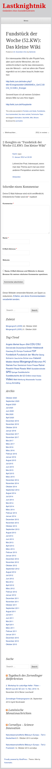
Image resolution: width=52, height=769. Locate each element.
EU (15, 351)
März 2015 (10, 476)
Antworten (16, 177)
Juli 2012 (9, 575)
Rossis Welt (25, 368)
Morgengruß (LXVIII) (14, 326)
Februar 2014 (11, 513)
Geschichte (18, 358)
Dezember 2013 (12, 519)
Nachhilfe (26, 118)
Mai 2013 (9, 542)
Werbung (21, 379)
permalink (19, 121)
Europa (20, 351)
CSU (38, 344)
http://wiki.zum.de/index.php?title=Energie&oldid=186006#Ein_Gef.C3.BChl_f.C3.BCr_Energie (25, 84)
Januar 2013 (11, 555)
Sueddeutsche (24, 372)
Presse (35, 365)
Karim (14, 154)
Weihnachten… (10, 132)
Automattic (8, 763)
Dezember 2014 (12, 480)
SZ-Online (26, 375)
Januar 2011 (11, 634)
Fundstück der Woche (27, 354)
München (38, 361)
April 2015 (10, 473)
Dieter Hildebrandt (35, 347)
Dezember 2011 (12, 598)
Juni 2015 (10, 467)
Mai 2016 (9, 447)
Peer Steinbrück (19, 365)
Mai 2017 (9, 440)
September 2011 (12, 608)
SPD (8, 372)
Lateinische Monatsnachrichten (18, 711)
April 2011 (10, 624)
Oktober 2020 (11, 398)
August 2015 (11, 460)
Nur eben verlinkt (24, 114)
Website (6, 260)
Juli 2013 (9, 536)
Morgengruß (27, 361)
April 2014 (10, 506)
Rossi (16, 368)
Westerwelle (30, 379)
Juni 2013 (10, 539)
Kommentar (8, 203)
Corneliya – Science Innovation (20, 726)
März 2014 (10, 509)
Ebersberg (9, 351)
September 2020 (12, 401)
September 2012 (12, 568)
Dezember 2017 (12, 434)
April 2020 (10, 417)
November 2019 (12, 424)
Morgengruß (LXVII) (14, 329)
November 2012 (12, 562)
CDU (32, 344)
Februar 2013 (11, 552)
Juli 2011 (9, 614)
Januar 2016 (11, 457)
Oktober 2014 (11, 486)
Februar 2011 (11, 631)
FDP (34, 351)
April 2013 (10, 545)
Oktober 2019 (11, 427)
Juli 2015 (9, 463)
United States (36, 376)
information (18, 118)
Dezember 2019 (12, 421)
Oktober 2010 (11, 644)
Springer (14, 372)
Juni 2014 (10, 499)
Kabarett (37, 357)
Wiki (31, 118)
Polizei (29, 365)
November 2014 (12, 483)
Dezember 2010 (12, 637)
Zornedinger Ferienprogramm (18, 698)
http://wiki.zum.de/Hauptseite (19, 104)
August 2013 (11, 532)
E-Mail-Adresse (10, 249)
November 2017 (12, 437)
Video (9, 379)
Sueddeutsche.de (14, 375)
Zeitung (8, 383)
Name (6, 238)
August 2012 (11, 572)
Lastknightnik (24, 5)
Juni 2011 (10, 618)
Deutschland (21, 347)
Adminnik (32, 52)
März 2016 (10, 450)
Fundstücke (41, 111)
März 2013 (10, 549)
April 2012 (10, 585)
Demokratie (11, 347)
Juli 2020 (9, 407)
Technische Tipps (37, 114)
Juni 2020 (10, 411)
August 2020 (11, 404)
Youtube (38, 379)
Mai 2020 (9, 414)
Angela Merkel (12, 344)
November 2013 (12, 522)
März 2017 (10, 444)
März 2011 (10, 628)
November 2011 (12, 601)
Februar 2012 (11, 591)
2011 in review (42, 132)
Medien (9, 361)
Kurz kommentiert (12, 114)
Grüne (25, 358)
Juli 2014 (9, 496)
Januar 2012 (11, 595)
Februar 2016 (11, 453)
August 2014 (11, 493)
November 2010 (12, 641)
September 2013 (12, 529)
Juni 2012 (10, 578)
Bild (28, 344)
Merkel (16, 361)
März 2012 (10, 588)
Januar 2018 (11, 430)
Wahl (15, 379)
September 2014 (12, 490)
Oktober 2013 (11, 526)
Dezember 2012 (12, 559)
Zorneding (16, 382)
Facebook (27, 351)
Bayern (22, 344)
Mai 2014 (9, 503)
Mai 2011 (9, 621)
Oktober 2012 (11, 565)
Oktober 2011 (11, 605)
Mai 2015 (9, 470)
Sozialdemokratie (38, 368)
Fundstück (11, 354)
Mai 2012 (9, 582)
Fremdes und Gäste (29, 111)
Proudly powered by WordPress (15, 759)
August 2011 (11, 611)
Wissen (36, 118)
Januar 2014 (11, 516)
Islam (31, 358)
